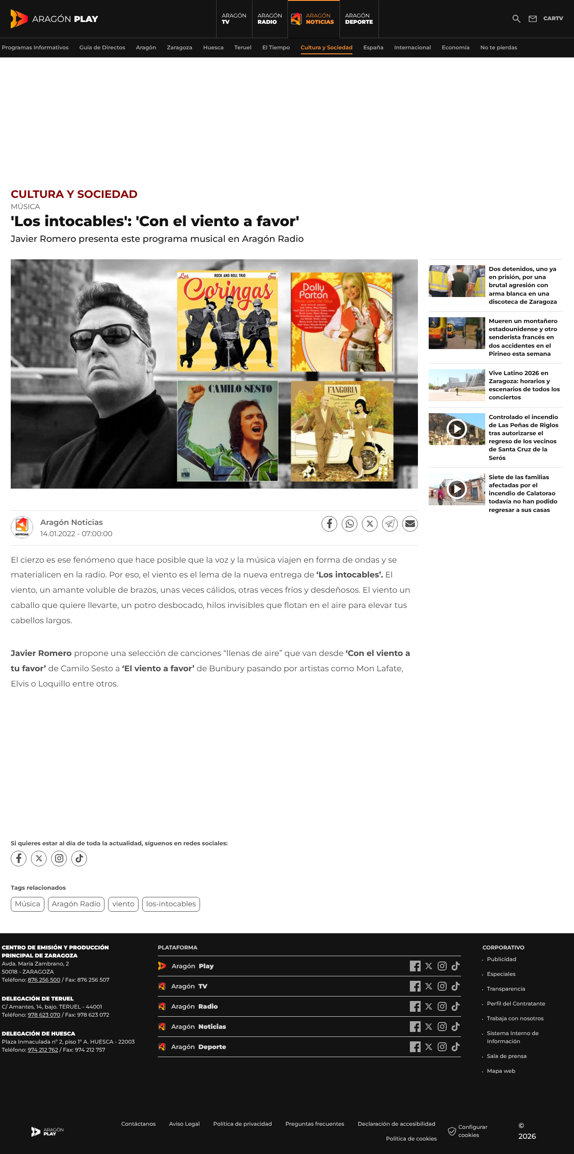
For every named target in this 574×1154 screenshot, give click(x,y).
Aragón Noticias (71, 522)
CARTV (553, 18)
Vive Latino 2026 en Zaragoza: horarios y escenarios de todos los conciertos (524, 386)
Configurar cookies (472, 1131)
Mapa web (501, 1071)
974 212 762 (43, 1050)
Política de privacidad (242, 1124)
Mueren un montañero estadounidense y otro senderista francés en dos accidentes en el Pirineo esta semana (523, 338)
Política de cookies (411, 1139)
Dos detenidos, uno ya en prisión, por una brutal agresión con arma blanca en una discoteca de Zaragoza (523, 286)
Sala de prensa (507, 1056)
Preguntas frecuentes (314, 1124)
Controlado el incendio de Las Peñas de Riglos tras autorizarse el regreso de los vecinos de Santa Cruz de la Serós (523, 438)
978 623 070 (44, 1015)
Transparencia (506, 989)
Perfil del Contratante (516, 1004)
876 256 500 (44, 980)
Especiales (501, 974)
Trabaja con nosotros (515, 1018)
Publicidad (501, 959)
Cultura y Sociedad (74, 194)
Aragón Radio (76, 904)
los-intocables (171, 904)
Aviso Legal (184, 1124)
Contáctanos (138, 1124)
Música (27, 904)
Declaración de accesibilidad (397, 1124)
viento (123, 904)
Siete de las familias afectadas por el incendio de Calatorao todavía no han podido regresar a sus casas (523, 494)
